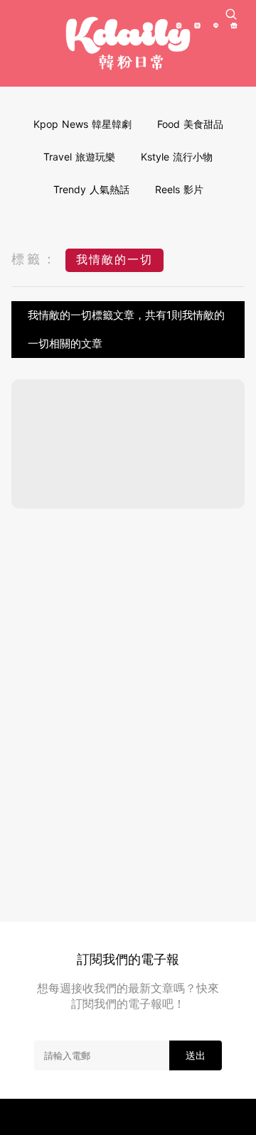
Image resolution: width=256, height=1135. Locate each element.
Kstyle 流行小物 (177, 157)
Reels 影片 (179, 189)
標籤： (34, 258)
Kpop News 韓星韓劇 (82, 124)
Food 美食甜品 (190, 124)
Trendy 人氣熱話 (91, 189)
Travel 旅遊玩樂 (79, 157)
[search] (231, 14)
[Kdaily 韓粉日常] (128, 43)
